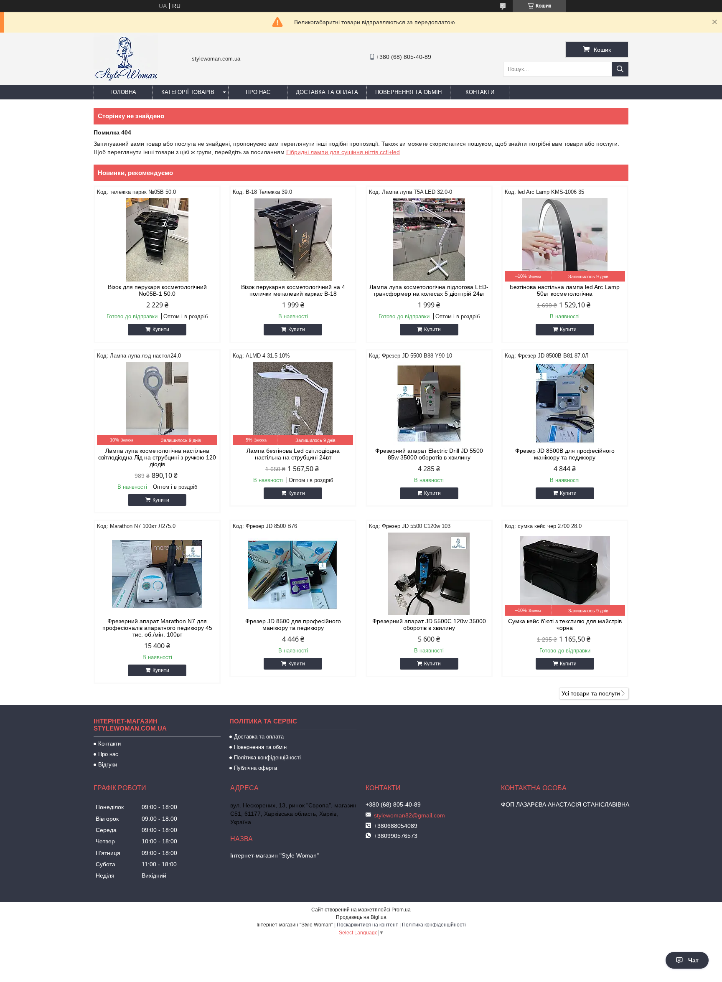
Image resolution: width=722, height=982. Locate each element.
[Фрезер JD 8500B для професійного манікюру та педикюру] (565, 403)
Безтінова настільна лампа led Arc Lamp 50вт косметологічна (565, 290)
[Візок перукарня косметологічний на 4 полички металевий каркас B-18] (293, 240)
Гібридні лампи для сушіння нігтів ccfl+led (343, 152)
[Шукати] (620, 69)
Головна (123, 92)
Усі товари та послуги (591, 693)
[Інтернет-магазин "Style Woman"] (126, 81)
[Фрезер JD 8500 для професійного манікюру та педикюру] (293, 574)
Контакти (479, 92)
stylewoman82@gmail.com (409, 815)
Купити (161, 329)
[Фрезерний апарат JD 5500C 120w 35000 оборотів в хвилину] (429, 574)
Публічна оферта (255, 768)
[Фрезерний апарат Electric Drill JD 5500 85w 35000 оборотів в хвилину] (429, 403)
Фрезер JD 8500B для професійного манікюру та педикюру (565, 454)
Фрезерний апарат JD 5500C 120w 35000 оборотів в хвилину (429, 624)
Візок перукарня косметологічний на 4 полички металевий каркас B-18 (293, 290)
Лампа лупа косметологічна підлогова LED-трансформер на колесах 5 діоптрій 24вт (428, 290)
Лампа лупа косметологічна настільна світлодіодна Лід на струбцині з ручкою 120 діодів (157, 457)
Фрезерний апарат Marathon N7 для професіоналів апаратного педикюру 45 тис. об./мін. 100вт (157, 628)
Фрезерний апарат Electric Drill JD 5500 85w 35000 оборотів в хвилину (429, 454)
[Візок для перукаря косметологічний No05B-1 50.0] (157, 240)
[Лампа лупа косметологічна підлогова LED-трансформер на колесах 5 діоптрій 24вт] (429, 240)
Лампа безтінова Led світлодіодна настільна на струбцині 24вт (293, 454)
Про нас (258, 92)
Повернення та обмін (408, 92)
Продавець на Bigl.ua (361, 917)
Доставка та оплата (327, 92)
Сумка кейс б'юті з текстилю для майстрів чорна (565, 624)
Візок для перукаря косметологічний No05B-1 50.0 (157, 290)
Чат (693, 960)
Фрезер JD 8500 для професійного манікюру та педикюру (293, 624)
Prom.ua (401, 910)
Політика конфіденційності (267, 757)
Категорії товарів (187, 92)
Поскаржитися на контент (367, 925)
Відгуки (107, 764)
